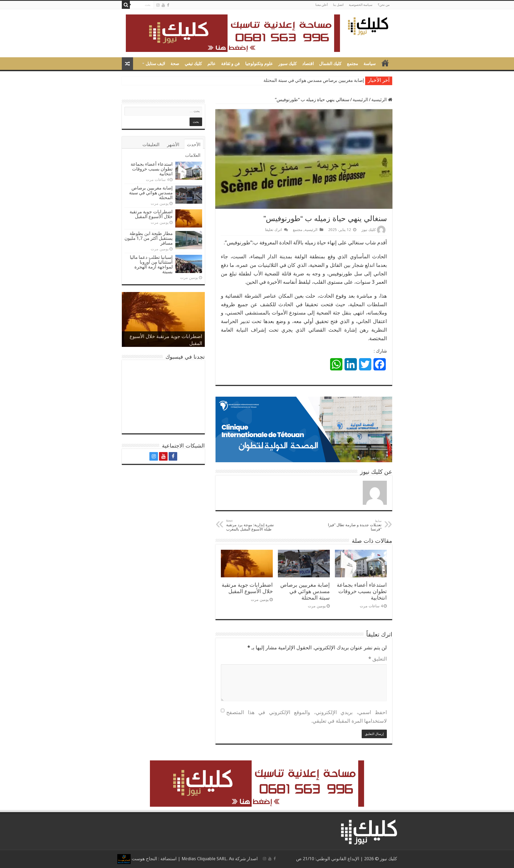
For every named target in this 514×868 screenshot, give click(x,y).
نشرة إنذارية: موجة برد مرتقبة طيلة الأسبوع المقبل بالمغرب (250, 525)
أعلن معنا (321, 5)
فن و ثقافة (230, 63)
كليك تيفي (193, 63)
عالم (211, 63)
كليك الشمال (330, 63)
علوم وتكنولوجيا (259, 63)
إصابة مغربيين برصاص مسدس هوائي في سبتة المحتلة (313, 80)
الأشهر (173, 144)
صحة (175, 63)
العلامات (193, 155)
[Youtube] (163, 5)
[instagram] (158, 5)
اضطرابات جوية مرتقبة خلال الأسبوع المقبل (247, 588)
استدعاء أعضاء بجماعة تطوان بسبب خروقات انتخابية (362, 591)
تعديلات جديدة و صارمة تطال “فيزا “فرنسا (354, 525)
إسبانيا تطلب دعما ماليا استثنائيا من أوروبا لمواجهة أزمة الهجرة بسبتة (151, 264)
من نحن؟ (384, 5)
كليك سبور (287, 63)
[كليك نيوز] (368, 25)
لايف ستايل (155, 63)
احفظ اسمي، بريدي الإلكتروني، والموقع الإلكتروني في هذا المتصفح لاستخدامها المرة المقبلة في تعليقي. (306, 716)
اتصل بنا (338, 5)
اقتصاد (308, 63)
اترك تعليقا (273, 230)
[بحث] (126, 5)
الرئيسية (379, 99)
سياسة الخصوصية (360, 5)
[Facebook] (168, 5)
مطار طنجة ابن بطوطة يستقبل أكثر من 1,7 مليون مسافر (148, 238)
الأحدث (194, 144)
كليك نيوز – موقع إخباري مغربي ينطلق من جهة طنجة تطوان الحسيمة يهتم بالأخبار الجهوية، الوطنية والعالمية (385, 63)
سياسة (370, 63)
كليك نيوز (368, 230)
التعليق (377, 659)
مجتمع (352, 63)
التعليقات (151, 144)
